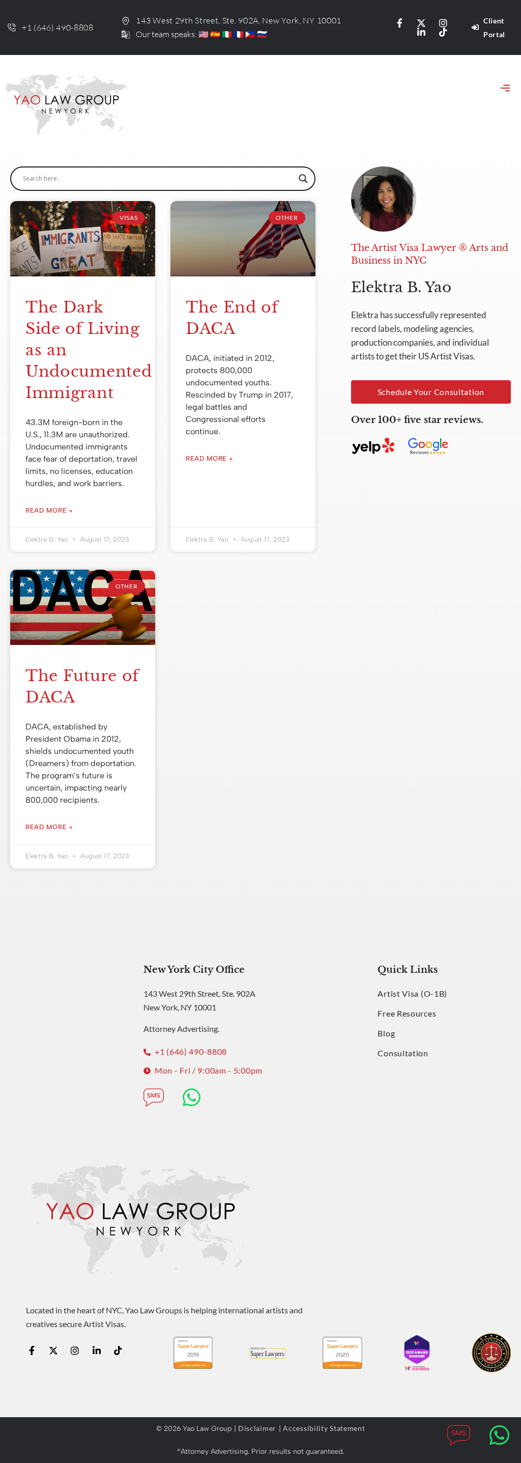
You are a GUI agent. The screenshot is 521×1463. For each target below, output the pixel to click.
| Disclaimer (255, 1428)
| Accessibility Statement (322, 1428)
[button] (505, 89)
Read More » (49, 510)
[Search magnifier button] (303, 179)
